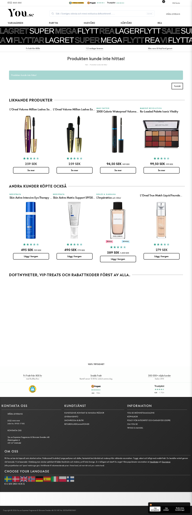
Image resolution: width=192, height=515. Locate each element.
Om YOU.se (132, 424)
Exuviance (166, 462)
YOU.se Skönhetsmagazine (140, 413)
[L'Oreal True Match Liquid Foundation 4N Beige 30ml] (161, 220)
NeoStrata (154, 462)
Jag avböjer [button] (166, 509)
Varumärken (15, 22)
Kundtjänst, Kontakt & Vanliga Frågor (84, 413)
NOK (20, 483)
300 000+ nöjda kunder (159, 375)
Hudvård (89, 22)
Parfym (53, 22)
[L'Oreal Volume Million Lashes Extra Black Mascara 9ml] (74, 134)
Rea (160, 22)
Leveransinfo (71, 416)
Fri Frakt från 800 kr (32, 375)
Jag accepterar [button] (155, 509)
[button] (32, 389)
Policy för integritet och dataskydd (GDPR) (148, 420)
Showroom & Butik (74, 420)
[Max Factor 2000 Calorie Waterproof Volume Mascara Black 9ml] (117, 134)
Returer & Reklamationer (76, 424)
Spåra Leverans (173, 14)
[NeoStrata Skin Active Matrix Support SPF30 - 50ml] (74, 220)
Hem (86, 65)
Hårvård (126, 22)
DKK (15, 483)
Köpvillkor (132, 416)
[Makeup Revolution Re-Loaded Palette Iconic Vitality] (161, 134)
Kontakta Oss (14, 430)
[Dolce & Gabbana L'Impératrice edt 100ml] (117, 220)
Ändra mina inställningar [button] (179, 509)
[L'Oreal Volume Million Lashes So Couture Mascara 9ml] (31, 134)
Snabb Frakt (96, 375)
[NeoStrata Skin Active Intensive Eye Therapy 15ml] (31, 220)
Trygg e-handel (135, 428)
